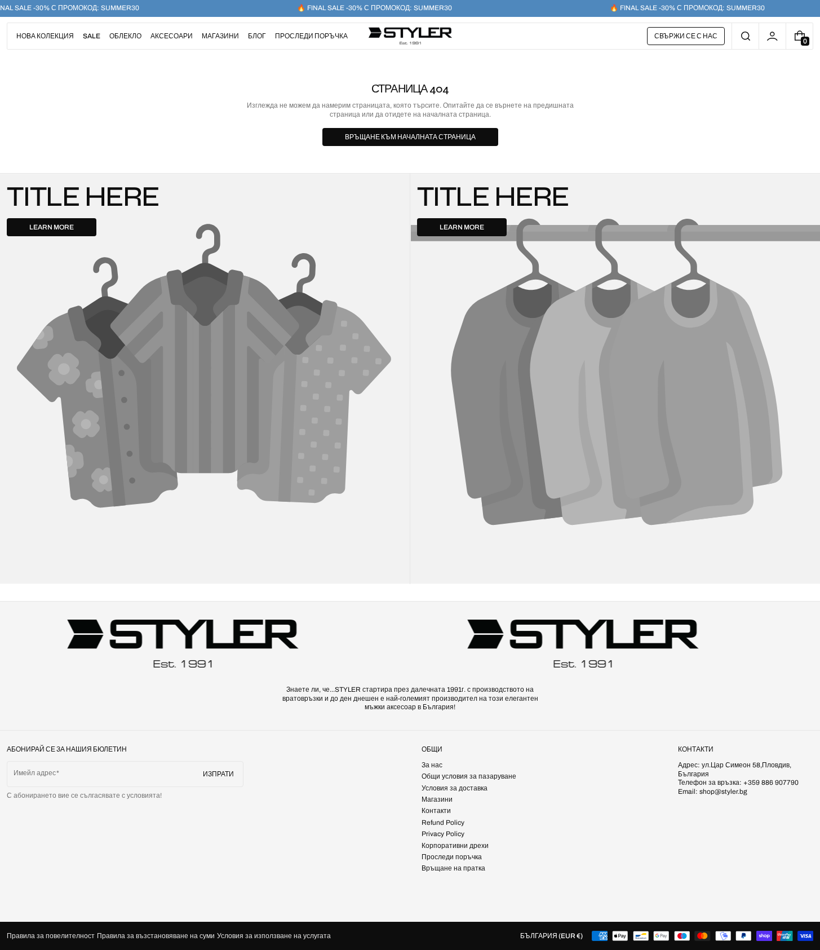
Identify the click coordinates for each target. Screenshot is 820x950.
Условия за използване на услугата (274, 936)
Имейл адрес (35, 773)
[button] (745, 36)
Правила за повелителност (51, 936)
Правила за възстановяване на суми (156, 936)
